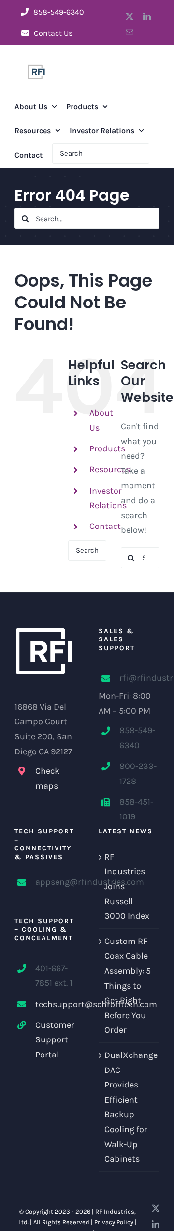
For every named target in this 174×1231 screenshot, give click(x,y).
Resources (109, 469)
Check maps (47, 778)
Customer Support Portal (54, 1040)
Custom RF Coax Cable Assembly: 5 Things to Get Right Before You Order (127, 986)
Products (107, 448)
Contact (105, 526)
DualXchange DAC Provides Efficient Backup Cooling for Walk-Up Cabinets (129, 1107)
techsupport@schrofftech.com (55, 1004)
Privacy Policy (113, 1222)
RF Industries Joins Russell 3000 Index (126, 886)
